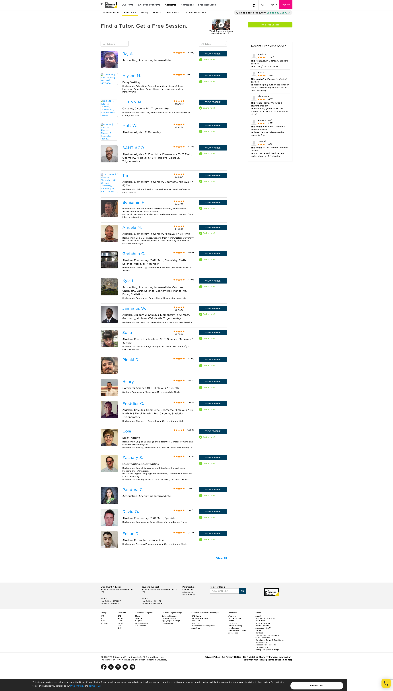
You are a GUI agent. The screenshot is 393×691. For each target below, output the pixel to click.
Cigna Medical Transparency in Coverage (267, 648)
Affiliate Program (263, 623)
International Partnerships (267, 635)
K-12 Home (196, 616)
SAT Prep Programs (149, 5)
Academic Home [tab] (111, 12)
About (258, 616)
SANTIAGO (133, 148)
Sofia (127, 332)
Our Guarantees (262, 638)
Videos (231, 621)
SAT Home (127, 5)
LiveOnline (232, 623)
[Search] (263, 5)
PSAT (103, 621)
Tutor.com (195, 621)
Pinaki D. (130, 359)
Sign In (273, 5)
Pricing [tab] (144, 12)
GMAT (120, 618)
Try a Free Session (270, 25)
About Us (195, 628)
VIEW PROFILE (213, 54)
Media (258, 630)
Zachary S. (132, 457)
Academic (170, 5)
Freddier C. (133, 403)
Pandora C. (133, 489)
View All (221, 558)
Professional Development (203, 626)
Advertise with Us (263, 628)
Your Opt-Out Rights (255, 660)
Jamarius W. (134, 308)
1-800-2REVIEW (118, 589)
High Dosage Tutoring (201, 618)
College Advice (169, 618)
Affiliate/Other (188, 594)
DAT (119, 626)
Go (242, 591)
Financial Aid (167, 623)
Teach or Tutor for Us (265, 618)
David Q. (130, 511)
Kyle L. (128, 281)
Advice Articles (235, 618)
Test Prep (195, 623)
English (138, 621)
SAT (102, 616)
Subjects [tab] (157, 12)
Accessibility (261, 642)
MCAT (120, 623)
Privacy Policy (77, 686)
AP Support (140, 626)
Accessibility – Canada (265, 645)
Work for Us (261, 621)
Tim (125, 175)
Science (138, 618)
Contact (259, 633)
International (188, 589)
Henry (128, 381)
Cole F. (129, 431)
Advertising (187, 592)
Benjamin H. (134, 202)
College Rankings (169, 616)
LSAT (120, 621)
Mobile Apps (233, 628)
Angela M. (132, 227)
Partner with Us (262, 626)
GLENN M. (132, 102)
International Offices (237, 630)
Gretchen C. (133, 253)
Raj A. (128, 54)
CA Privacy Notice (231, 657)
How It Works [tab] (173, 12)
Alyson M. (131, 75)
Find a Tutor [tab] (130, 12)
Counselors (233, 633)
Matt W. (129, 125)
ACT (102, 618)
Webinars (232, 616)
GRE (119, 616)
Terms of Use (95, 686)
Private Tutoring (235, 626)
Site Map (287, 660)
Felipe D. (130, 533)
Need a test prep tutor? (264, 13)
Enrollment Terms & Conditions (269, 640)
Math (137, 616)
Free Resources (207, 5)
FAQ (103, 592)
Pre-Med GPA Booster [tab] (195, 12)
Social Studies (141, 623)
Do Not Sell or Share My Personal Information (267, 657)
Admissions (187, 5)
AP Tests (104, 623)
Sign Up (286, 5)
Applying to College (171, 621)
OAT (119, 628)
